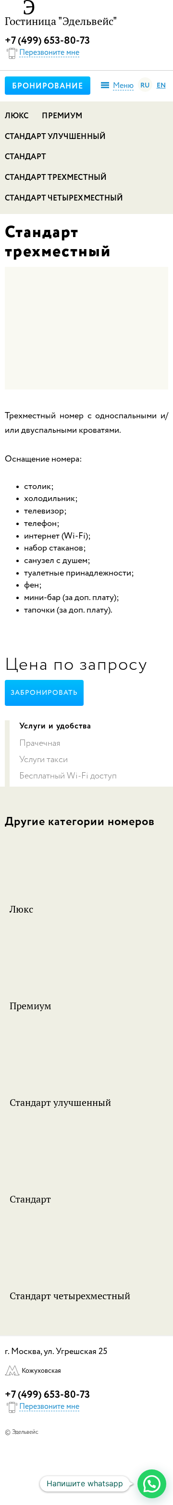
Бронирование (47, 86)
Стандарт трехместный (56, 178)
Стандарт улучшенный (55, 137)
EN (161, 85)
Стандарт (25, 157)
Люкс (16, 116)
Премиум (62, 116)
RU (145, 85)
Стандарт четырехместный (64, 198)
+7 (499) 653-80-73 (47, 41)
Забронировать (44, 693)
